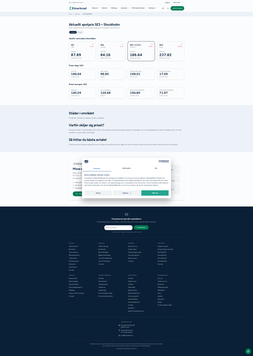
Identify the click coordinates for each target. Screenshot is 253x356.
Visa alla (71, 270)
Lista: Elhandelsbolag (105, 258)
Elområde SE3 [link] (87, 14)
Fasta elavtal (73, 267)
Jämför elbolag (103, 246)
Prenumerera (141, 227)
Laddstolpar (102, 290)
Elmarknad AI (73, 278)
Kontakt (130, 278)
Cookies (130, 305)
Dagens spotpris (163, 246)
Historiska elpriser (133, 255)
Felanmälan (131, 287)
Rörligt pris (72, 264)
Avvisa (98, 193)
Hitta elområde (73, 284)
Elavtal (104, 8)
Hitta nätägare (73, 281)
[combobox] (178, 2)
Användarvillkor (133, 299)
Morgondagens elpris (135, 252)
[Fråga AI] (163, 8)
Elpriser (94, 8)
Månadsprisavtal (74, 255)
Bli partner (161, 284)
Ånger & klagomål (133, 293)
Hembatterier (102, 281)
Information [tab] (126, 168)
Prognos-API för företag (76, 293)
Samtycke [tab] (96, 168)
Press (159, 293)
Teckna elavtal (73, 252)
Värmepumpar (103, 284)
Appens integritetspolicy (136, 311)
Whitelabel (161, 290)
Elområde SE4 (162, 261)
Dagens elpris (132, 249)
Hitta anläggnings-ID (75, 287)
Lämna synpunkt (133, 296)
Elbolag (114, 8)
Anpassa (125, 193)
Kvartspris (73, 32)
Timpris (80, 32)
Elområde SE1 (162, 252)
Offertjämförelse (137, 8)
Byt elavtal (72, 249)
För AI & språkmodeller (165, 305)
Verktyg (151, 8)
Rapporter (161, 299)
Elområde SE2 (162, 255)
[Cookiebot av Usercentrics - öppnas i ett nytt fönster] (160, 161)
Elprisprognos (132, 258)
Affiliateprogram (163, 287)
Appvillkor (131, 308)
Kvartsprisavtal (73, 261)
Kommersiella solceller (105, 293)
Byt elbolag (102, 249)
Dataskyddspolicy (134, 302)
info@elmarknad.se (127, 335)
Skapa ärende (132, 290)
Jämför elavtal (177, 8)
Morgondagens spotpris (165, 249)
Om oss (160, 278)
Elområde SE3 (162, 258)
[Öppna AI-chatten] (248, 351)
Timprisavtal (73, 258)
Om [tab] (156, 168)
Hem (70, 14)
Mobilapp (72, 290)
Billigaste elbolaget (104, 255)
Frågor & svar (132, 281)
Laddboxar (101, 287)
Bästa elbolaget (103, 252)
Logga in (167, 2)
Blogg (159, 302)
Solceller (101, 278)
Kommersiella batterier (105, 296)
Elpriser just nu (132, 246)
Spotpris (124, 8)
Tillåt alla (155, 193)
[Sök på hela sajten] (168, 8)
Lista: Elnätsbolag (104, 261)
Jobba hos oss (162, 281)
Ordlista (130, 284)
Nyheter (160, 296)
